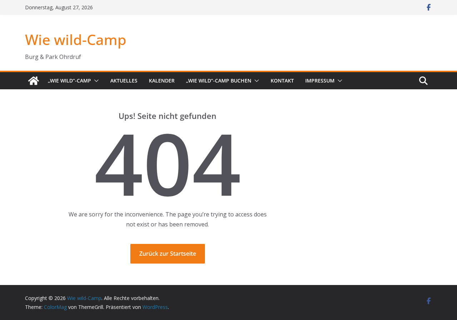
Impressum (320, 80)
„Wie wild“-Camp (69, 80)
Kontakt (282, 80)
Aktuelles (123, 80)
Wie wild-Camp (75, 39)
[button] (95, 81)
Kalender (162, 80)
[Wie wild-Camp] (33, 80)
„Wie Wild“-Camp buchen (218, 80)
